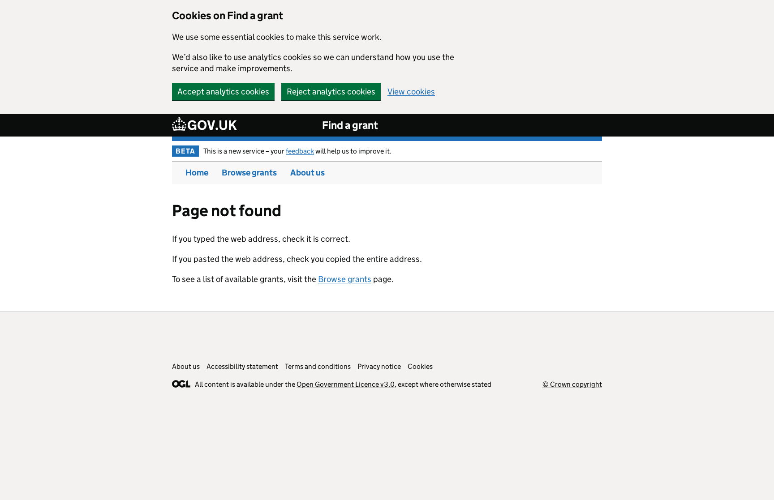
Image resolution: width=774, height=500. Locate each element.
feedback (300, 151)
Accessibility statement (242, 366)
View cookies (411, 91)
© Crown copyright (572, 384)
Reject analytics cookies (331, 91)
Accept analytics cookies (223, 91)
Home (196, 172)
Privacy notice (379, 366)
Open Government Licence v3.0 (346, 384)
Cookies (420, 366)
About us (307, 172)
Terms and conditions (318, 366)
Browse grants (249, 172)
